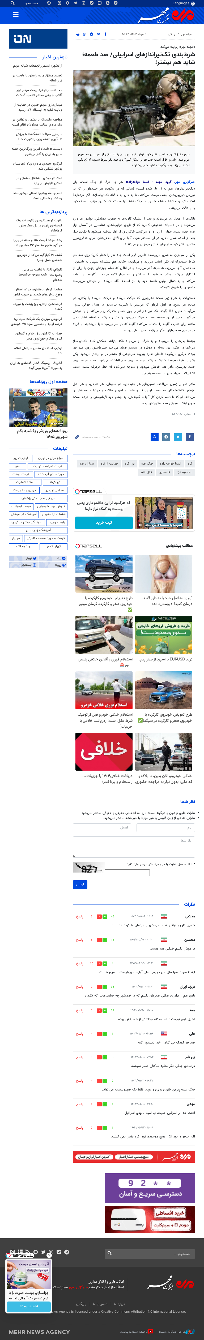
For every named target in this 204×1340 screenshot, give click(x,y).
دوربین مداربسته (24, 490)
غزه (190, 463)
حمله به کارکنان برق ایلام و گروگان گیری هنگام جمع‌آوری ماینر (38, 336)
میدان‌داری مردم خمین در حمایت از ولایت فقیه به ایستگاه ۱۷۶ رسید (38, 107)
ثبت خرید (104, 522)
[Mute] (147, 525)
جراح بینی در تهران (50, 458)
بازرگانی (81, 1304)
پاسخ (79, 916)
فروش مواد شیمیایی (51, 506)
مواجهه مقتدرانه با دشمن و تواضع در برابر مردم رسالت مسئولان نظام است (37, 122)
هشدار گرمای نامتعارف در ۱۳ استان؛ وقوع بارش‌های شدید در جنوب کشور (37, 292)
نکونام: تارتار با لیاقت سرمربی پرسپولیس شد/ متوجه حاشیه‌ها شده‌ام (40, 274)
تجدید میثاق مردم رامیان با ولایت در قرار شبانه (37, 78)
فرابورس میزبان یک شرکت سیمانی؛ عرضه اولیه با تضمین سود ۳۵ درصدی (36, 321)
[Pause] (140, 525)
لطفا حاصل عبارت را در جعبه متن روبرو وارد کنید (161, 864)
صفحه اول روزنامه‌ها (48, 382)
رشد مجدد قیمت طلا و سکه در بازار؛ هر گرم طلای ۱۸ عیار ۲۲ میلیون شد (37, 243)
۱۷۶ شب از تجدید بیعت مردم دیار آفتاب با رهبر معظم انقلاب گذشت (39, 93)
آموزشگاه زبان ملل (38, 530)
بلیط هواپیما (57, 522)
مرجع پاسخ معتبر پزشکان (38, 498)
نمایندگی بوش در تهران (26, 522)
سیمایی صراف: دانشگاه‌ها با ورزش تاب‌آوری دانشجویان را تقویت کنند (39, 137)
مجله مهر (186, 34)
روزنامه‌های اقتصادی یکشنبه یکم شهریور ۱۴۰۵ (40, 434)
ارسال (80, 884)
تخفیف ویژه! (29, 1307)
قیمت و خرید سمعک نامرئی (46, 538)
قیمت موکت (20, 474)
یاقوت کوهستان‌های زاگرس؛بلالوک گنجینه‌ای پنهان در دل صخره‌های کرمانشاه (39, 225)
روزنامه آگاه (23, 546)
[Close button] (49, 1255)
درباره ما (119, 1304)
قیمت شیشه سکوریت (47, 466)
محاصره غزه (184, 472)
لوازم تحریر (21, 458)
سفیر (17, 466)
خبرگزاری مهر (185, 182)
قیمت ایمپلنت (21, 506)
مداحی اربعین (54, 490)
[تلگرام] (66, 1252)
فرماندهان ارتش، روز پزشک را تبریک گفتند (37, 307)
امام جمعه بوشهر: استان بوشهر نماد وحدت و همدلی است (37, 196)
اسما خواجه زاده (170, 463)
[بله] (59, 1252)
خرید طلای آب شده (51, 474)
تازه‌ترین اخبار (54, 57)
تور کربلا (55, 482)
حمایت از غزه (109, 463)
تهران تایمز (53, 546)
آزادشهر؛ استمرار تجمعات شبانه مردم (37, 65)
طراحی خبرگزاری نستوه (172, 1332)
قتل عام (146, 472)
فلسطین (164, 472)
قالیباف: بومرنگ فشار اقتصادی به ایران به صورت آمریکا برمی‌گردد (36, 365)
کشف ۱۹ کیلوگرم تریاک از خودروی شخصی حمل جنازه (39, 257)
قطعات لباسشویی (54, 514)
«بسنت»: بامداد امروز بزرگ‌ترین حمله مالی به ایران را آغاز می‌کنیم (37, 151)
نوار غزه (130, 463)
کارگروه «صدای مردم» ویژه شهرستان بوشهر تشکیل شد (37, 166)
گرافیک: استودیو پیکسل (134, 1332)
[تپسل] (77, 491)
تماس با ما (100, 1304)
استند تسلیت (25, 482)
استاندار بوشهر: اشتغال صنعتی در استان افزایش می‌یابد (39, 181)
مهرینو (16, 538)
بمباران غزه (86, 463)
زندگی (171, 34)
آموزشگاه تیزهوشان (24, 514)
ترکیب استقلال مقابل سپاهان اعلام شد (38, 351)
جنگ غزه (147, 463)
